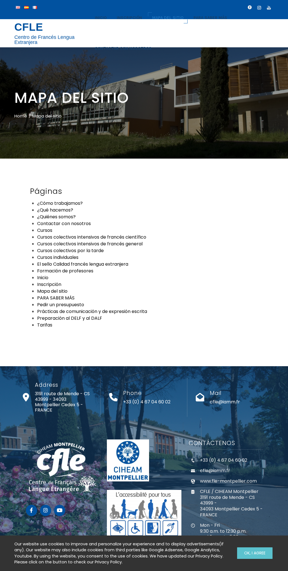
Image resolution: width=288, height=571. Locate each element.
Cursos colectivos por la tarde (70, 250)
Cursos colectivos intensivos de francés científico (91, 237)
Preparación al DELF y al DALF (69, 318)
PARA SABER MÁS (56, 298)
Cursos (44, 230)
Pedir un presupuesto (60, 304)
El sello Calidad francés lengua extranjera (82, 264)
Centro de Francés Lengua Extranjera (44, 39)
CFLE (28, 27)
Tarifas (44, 325)
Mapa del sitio (52, 291)
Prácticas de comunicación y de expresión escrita (92, 311)
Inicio (42, 277)
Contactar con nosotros (64, 223)
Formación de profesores (65, 271)
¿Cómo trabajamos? (60, 203)
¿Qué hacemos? (55, 210)
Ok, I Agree (255, 553)
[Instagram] (45, 510)
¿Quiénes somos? (56, 217)
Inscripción (49, 284)
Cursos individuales (57, 257)
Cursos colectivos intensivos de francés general (90, 244)
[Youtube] (59, 510)
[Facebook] (31, 510)
